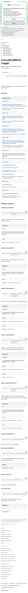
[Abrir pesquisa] (16, 1)
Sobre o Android (4, 583)
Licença (25, 583)
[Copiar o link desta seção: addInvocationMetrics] (15, 208)
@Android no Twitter (5, 548)
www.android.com (5, 572)
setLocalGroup (6, 193)
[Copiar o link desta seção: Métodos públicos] (16, 204)
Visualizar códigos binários (6, 536)
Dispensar (14, 19)
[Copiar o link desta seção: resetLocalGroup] (12, 474)
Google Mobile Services (6, 574)
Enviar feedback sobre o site (14, 585)
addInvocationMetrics (7, 104)
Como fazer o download (6, 534)
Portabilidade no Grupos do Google (8, 560)
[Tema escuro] (26, 211)
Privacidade (4, 585)
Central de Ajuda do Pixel (6, 568)
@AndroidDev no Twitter (6, 550)
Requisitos (3, 532)
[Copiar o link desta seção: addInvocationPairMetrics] (18, 383)
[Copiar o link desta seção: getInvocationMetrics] (15, 448)
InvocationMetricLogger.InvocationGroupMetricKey (12, 129)
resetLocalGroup (6, 184)
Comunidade (12, 583)
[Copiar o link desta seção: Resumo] (8, 93)
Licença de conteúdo (15, 520)
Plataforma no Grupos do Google (8, 556)
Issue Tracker (3, 578)
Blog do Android (4, 552)
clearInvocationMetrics (8, 165)
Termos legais (19, 583)
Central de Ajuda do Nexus (6, 570)
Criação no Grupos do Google (7, 558)
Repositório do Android (5, 530)
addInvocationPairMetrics (8, 153)
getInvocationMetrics (7, 174)
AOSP (2, 39)
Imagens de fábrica (5, 538)
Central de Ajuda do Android (7, 566)
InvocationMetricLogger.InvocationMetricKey (12, 105)
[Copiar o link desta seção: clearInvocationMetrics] (16, 434)
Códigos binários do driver (6, 540)
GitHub (2, 542)
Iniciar (14, 23)
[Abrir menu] (2, 1)
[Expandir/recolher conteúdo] (9, 42)
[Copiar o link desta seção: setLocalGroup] (11, 489)
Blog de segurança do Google (7, 554)
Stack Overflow (4, 576)
